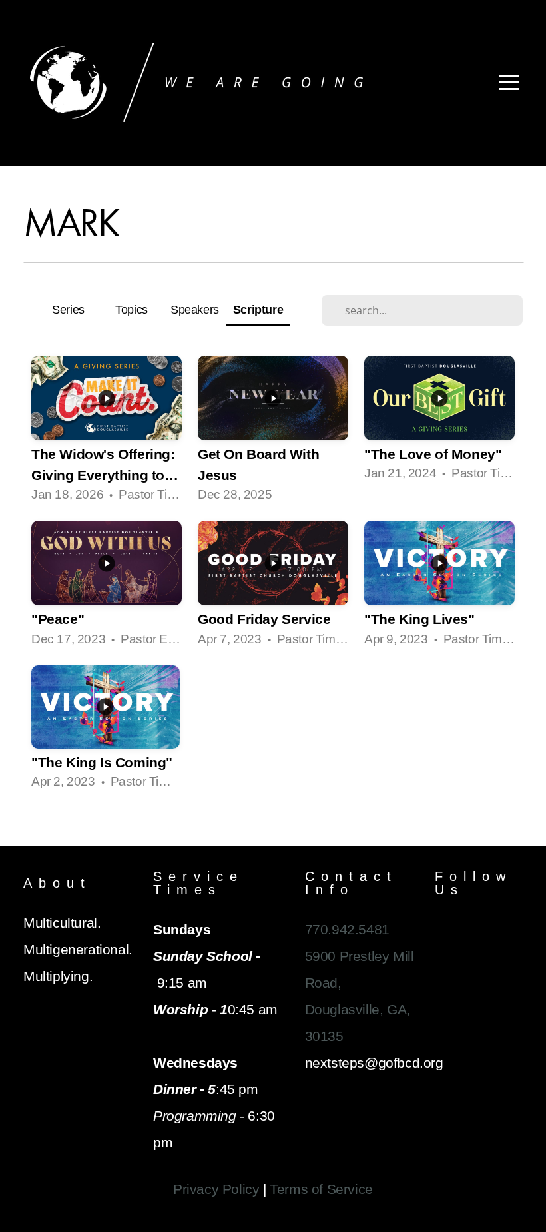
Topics (131, 309)
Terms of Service (321, 1189)
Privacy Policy (216, 1189)
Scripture (258, 309)
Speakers (194, 309)
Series (68, 309)
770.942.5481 (347, 930)
